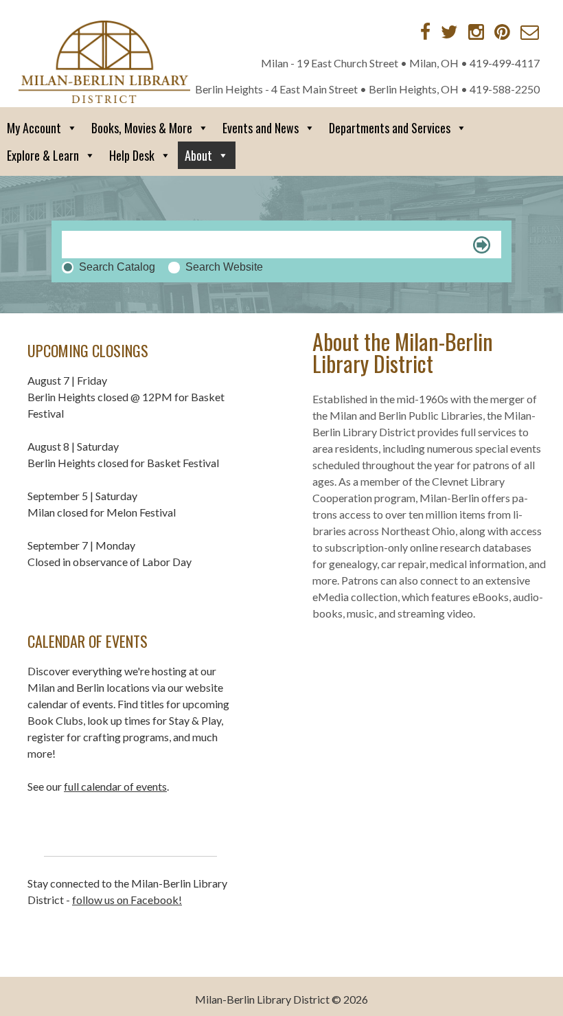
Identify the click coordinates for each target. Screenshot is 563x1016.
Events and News (260, 128)
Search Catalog (117, 267)
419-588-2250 (505, 88)
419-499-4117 (505, 62)
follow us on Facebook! (127, 899)
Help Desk (131, 155)
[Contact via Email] (529, 32)
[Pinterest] (502, 32)
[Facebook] (425, 32)
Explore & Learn (43, 155)
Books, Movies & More (141, 128)
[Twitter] (449, 32)
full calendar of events (115, 786)
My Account (34, 128)
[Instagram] (476, 32)
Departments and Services (389, 128)
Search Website (224, 267)
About (198, 155)
